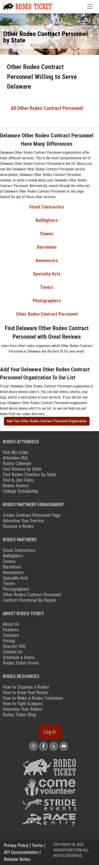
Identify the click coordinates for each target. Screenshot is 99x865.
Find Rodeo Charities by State (29, 474)
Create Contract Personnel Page (32, 515)
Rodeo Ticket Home (21, 663)
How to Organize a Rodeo (26, 687)
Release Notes (17, 859)
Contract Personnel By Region (29, 600)
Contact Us (12, 652)
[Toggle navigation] (89, 6)
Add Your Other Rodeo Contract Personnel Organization (47, 421)
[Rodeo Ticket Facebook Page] (43, 746)
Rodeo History (16, 485)
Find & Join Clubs (18, 480)
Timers (46, 287)
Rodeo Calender (17, 463)
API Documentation (21, 852)
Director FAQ (14, 646)
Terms (37, 845)
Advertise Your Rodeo (22, 709)
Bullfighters (47, 220)
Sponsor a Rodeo (18, 526)
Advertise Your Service (23, 520)
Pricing (9, 641)
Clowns (46, 233)
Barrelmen (47, 247)
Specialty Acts (47, 274)
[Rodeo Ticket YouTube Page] (63, 746)
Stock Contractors (46, 207)
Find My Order (15, 452)
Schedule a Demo (19, 657)
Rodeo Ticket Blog (19, 714)
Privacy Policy (16, 845)
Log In (50, 732)
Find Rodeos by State (22, 469)
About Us (11, 624)
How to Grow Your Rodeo (25, 692)
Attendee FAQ (15, 458)
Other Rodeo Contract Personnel (47, 314)
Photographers (47, 300)
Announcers (46, 260)
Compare (11, 635)
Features (11, 629)
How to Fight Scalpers (23, 703)
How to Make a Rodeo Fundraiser (33, 698)
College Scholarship (20, 491)
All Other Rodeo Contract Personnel (47, 108)
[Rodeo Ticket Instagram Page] (33, 746)
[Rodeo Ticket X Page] (53, 746)
